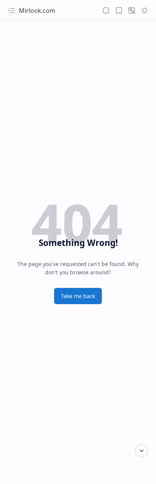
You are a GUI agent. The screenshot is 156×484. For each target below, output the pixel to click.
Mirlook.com (37, 10)
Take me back (78, 296)
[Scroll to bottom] (141, 451)
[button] (11, 10)
